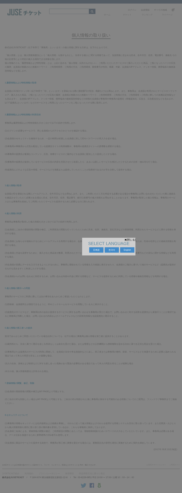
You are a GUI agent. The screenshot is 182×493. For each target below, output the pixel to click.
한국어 (112, 250)
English (127, 250)
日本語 (96, 250)
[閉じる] (131, 239)
